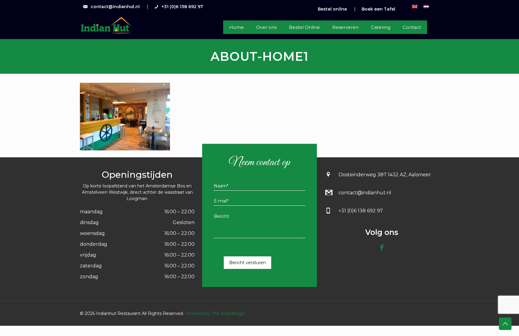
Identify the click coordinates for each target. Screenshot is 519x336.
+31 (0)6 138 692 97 (182, 6)
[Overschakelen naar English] (414, 6)
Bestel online (332, 9)
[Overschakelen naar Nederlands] (426, 6)
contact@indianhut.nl (115, 6)
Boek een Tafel (378, 9)
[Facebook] (382, 247)
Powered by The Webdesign (214, 313)
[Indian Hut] (106, 25)
